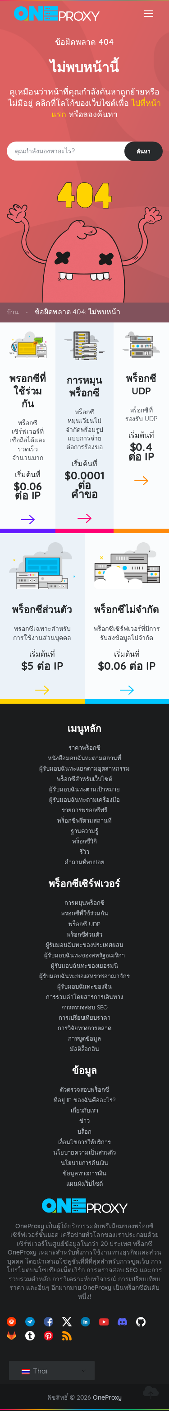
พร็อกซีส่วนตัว (42, 609)
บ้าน (13, 312)
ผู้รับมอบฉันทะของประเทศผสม (84, 944)
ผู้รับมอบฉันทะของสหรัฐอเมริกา (84, 955)
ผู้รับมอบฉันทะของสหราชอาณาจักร (84, 976)
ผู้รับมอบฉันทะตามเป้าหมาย (84, 789)
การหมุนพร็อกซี (85, 386)
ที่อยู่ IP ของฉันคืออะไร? (84, 1099)
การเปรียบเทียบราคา (85, 1017)
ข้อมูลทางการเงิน (84, 1173)
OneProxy (107, 1397)
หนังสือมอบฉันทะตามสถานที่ (85, 758)
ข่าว (84, 1120)
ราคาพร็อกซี (84, 747)
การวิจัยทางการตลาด (85, 1028)
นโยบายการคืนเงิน (85, 1162)
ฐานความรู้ (85, 830)
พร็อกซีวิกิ (84, 841)
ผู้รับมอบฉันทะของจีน (84, 986)
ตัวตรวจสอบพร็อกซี (85, 1089)
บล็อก (85, 1131)
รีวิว (84, 851)
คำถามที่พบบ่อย (84, 862)
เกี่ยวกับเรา (84, 1110)
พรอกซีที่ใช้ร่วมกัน (27, 390)
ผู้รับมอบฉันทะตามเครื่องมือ (84, 799)
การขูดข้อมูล (84, 1038)
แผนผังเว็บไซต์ (84, 1183)
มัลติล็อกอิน (85, 1048)
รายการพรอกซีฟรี (84, 810)
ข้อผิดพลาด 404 (84, 42)
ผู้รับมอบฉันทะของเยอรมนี (85, 965)
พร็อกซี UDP (141, 384)
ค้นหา (144, 151)
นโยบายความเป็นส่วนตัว (84, 1152)
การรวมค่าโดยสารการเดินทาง (84, 996)
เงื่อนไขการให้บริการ (84, 1142)
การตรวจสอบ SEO (84, 1007)
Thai (39, 1370)
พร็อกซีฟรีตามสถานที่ (84, 820)
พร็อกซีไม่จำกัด (126, 609)
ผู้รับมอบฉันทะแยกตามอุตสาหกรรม (84, 768)
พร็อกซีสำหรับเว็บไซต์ (84, 778)
